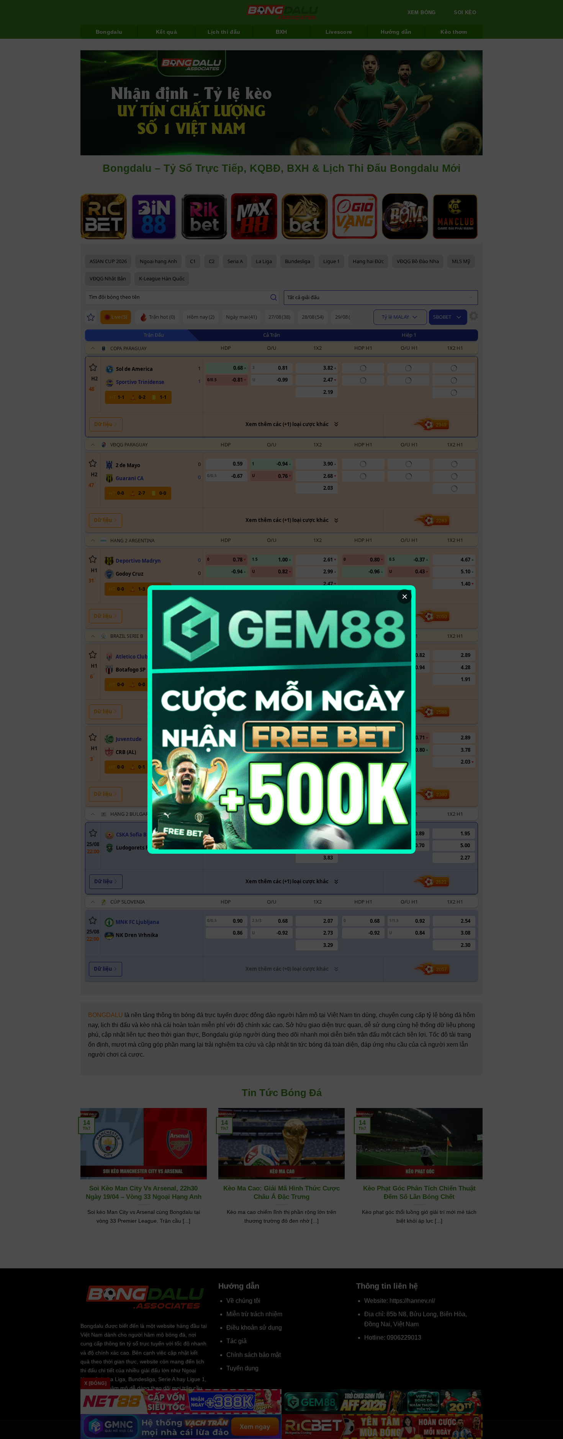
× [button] (405, 596)
